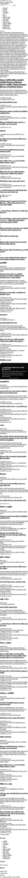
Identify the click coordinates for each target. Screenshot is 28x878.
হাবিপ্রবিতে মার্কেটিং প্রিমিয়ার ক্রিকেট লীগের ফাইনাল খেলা (13, 467)
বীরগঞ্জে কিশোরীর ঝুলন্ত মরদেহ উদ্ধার (9, 639)
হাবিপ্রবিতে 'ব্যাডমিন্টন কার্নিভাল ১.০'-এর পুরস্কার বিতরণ (13, 463)
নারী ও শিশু (5, 21)
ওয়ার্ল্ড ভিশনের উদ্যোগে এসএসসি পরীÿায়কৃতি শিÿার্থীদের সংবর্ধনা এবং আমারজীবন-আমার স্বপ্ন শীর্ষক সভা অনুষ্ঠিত (14, 683)
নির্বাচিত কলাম (6, 25)
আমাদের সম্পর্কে (4, 2)
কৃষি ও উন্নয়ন (6, 19)
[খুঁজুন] (15, 5)
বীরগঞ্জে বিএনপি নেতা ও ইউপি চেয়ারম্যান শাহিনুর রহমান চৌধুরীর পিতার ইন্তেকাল (13, 46)
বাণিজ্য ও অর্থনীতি (7, 24)
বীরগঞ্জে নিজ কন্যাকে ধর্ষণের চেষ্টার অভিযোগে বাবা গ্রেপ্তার (14, 635)
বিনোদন (5, 16)
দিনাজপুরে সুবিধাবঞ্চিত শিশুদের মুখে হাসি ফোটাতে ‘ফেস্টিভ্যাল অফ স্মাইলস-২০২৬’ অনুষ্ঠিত (12, 632)
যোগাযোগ (10, 2)
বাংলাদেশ (5, 11)
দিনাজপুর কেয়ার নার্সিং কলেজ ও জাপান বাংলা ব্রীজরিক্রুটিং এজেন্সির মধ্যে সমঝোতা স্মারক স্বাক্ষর (14, 679)
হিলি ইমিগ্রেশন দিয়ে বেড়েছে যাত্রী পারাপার (10, 48)
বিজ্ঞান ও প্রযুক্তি (6, 17)
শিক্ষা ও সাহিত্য (6, 22)
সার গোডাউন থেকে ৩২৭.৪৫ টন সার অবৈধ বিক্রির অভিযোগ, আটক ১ (12, 44)
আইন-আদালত (6, 27)
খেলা (4, 14)
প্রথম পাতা (5, 8)
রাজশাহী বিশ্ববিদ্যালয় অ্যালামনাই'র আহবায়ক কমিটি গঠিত (13, 412)
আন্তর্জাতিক (5, 13)
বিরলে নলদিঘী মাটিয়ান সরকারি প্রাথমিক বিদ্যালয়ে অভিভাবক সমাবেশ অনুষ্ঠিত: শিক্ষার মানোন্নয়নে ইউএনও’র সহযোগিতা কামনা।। (13, 34)
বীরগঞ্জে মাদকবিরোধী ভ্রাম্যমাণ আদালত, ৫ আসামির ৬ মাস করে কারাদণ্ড (12, 58)
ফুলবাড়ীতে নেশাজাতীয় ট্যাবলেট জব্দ (8, 780)
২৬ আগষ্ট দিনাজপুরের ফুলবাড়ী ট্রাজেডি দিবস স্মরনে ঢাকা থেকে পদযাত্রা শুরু (12, 50)
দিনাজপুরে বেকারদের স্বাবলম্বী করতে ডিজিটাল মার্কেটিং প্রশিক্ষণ (14, 36)
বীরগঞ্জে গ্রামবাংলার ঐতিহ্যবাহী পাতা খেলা (10, 470)
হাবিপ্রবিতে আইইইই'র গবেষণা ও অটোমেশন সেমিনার (12, 553)
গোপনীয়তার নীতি (3, 873)
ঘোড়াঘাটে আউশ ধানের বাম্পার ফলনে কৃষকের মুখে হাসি (13, 595)
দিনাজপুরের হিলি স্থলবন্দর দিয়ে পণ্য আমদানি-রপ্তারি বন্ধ (13, 733)
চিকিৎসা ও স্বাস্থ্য (6, 28)
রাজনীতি (5, 10)
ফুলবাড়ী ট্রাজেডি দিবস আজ (16, 36)
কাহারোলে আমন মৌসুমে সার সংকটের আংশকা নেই (12, 587)
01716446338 (4, 865)
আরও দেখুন (3, 266)
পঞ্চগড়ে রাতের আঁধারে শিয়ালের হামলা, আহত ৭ (11, 356)
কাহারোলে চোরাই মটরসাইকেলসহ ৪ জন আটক (11, 776)
